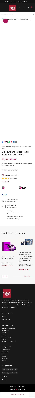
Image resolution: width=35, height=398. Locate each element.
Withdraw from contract (17, 394)
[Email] (16, 142)
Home (3, 146)
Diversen (8, 146)
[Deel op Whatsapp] (9, 142)
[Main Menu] (2, 8)
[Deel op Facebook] (3, 142)
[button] (30, 20)
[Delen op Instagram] (5, 142)
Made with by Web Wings (17, 389)
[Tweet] (7, 142)
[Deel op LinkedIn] (14, 142)
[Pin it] (11, 142)
